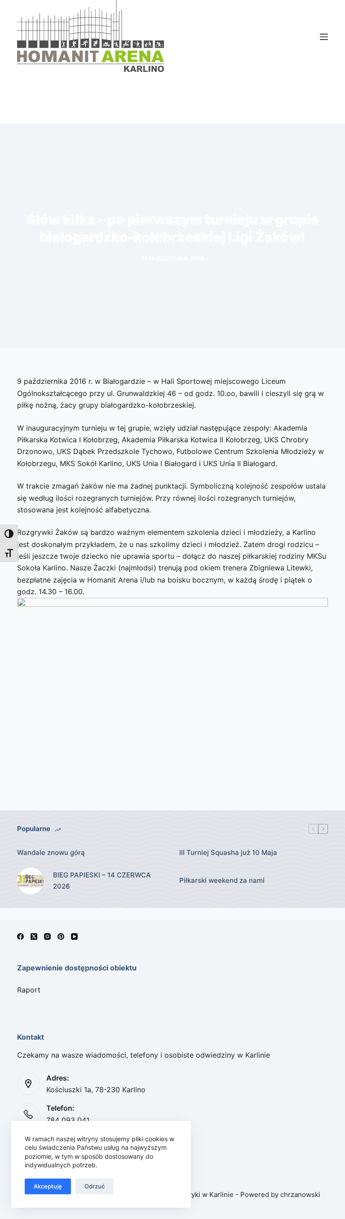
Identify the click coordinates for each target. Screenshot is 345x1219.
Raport (28, 989)
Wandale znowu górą (51, 852)
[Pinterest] (61, 936)
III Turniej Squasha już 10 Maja (228, 852)
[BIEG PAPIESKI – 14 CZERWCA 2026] (30, 881)
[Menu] (324, 37)
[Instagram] (47, 936)
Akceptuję (48, 1186)
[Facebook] (20, 936)
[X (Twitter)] (34, 936)
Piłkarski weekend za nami (222, 880)
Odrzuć (94, 1186)
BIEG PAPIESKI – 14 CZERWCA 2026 (102, 880)
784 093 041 (67, 1120)
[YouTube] (74, 936)
